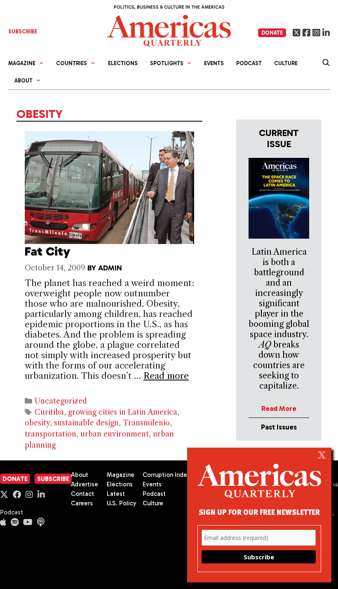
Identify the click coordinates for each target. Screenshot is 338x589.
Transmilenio (146, 422)
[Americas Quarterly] (169, 30)
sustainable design (86, 422)
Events (214, 63)
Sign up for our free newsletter (259, 512)
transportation (50, 434)
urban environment (114, 434)
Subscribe (53, 479)
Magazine (120, 475)
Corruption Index (166, 475)
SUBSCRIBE (22, 31)
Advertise (84, 484)
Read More (278, 408)
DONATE (272, 33)
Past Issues (279, 427)
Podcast (249, 63)
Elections (123, 63)
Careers (82, 503)
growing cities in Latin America (122, 412)
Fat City (47, 251)
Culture (286, 63)
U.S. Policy (121, 503)
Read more (166, 376)
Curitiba (49, 412)
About (79, 475)
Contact (82, 493)
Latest (116, 493)
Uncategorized (61, 401)
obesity (37, 422)
